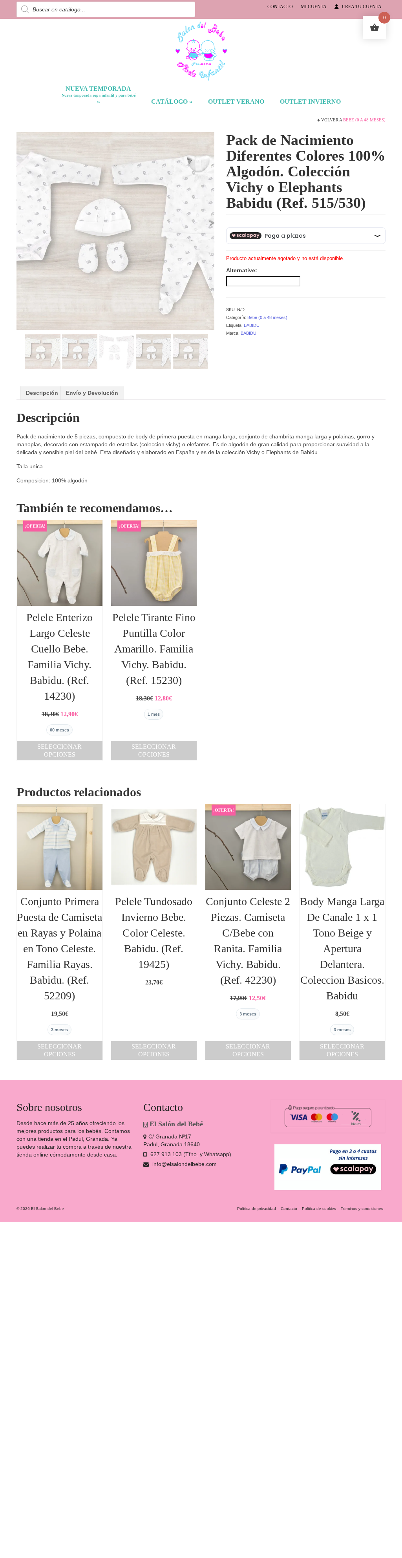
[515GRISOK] (115, 230)
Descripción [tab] (42, 393)
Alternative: (241, 270)
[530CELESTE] (80, 351)
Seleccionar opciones (59, 750)
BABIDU (251, 325)
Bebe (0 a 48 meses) (364, 119)
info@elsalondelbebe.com (184, 1164)
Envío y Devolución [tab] (92, 393)
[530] (190, 351)
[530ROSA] (116, 351)
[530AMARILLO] (43, 351)
